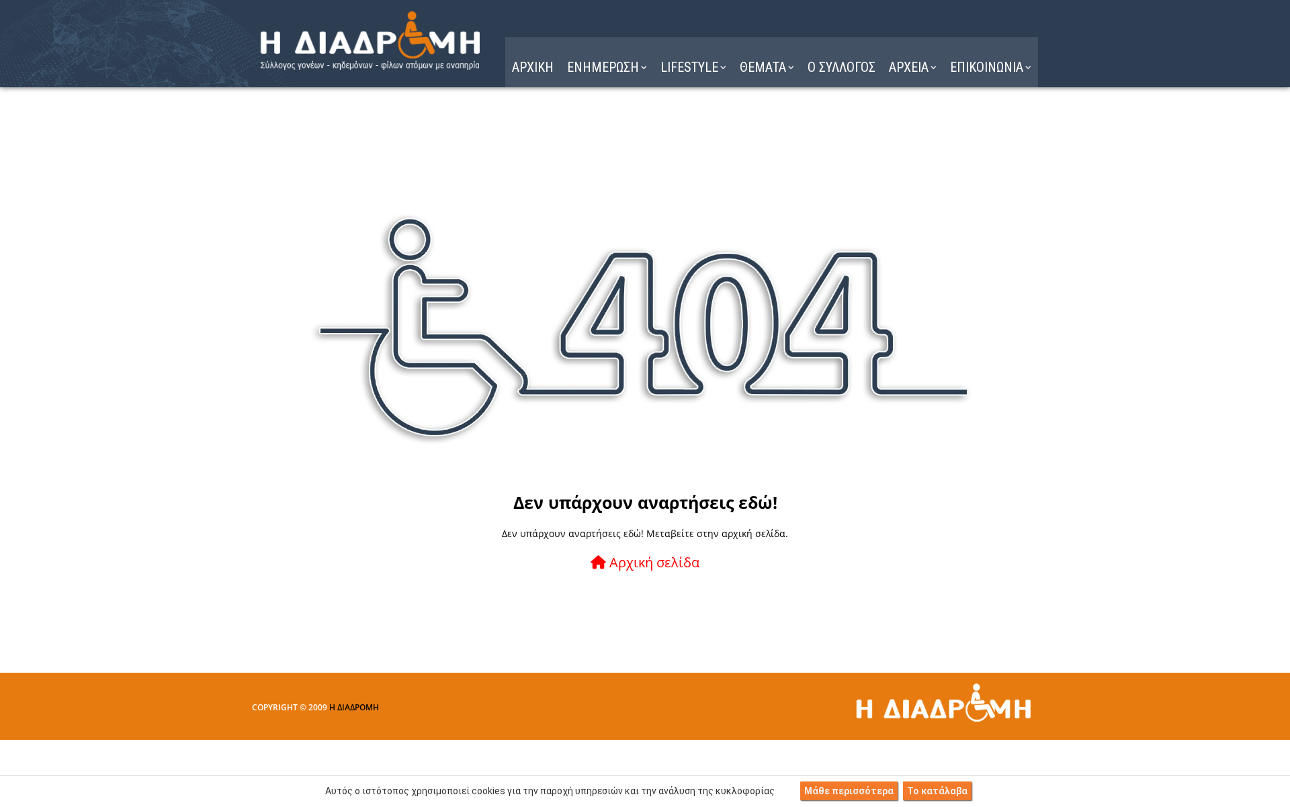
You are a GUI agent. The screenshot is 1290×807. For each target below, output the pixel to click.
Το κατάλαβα (937, 791)
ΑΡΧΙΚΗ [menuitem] (533, 67)
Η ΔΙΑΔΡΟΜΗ (354, 707)
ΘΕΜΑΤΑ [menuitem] (763, 67)
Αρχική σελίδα (652, 562)
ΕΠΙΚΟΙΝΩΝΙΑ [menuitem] (986, 67)
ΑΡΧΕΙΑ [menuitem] (909, 67)
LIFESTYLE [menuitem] (689, 67)
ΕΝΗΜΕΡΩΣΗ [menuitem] (603, 67)
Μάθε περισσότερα (849, 791)
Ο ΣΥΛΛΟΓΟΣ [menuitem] (841, 67)
